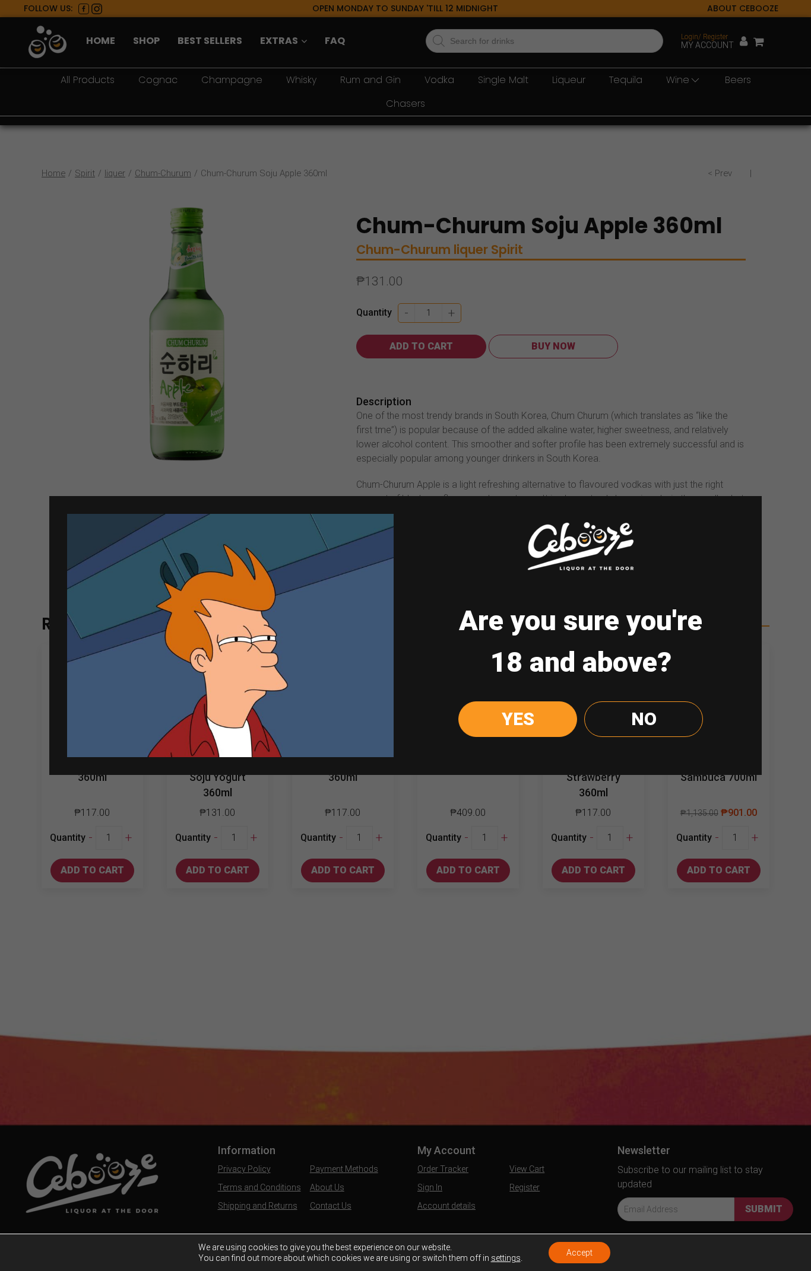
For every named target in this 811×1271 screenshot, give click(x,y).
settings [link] (506, 1258)
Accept (579, 1252)
